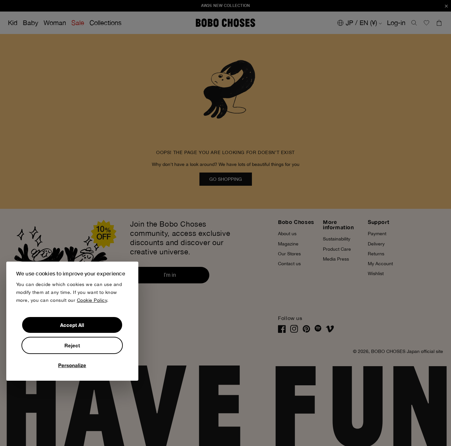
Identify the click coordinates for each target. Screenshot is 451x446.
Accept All (72, 325)
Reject (72, 345)
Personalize (72, 365)
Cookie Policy (92, 300)
